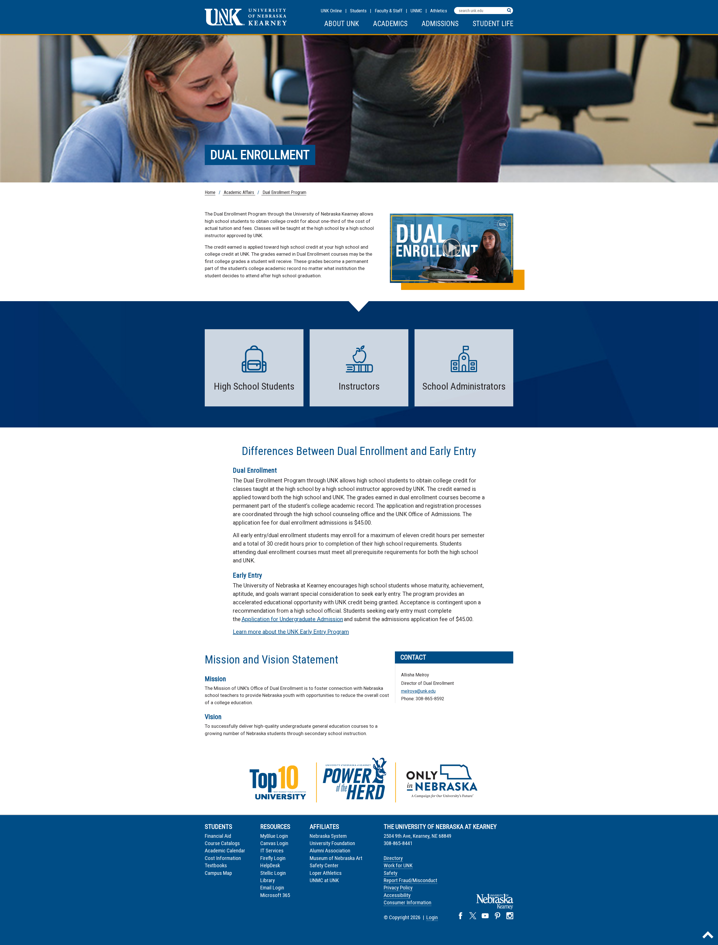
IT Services (272, 850)
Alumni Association (330, 850)
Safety (390, 873)
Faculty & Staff (388, 10)
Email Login (272, 887)
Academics (390, 24)
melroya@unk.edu (418, 691)
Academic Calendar (225, 850)
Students (358, 10)
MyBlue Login (274, 836)
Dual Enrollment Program (283, 192)
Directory (393, 858)
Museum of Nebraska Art (336, 858)
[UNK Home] (246, 24)
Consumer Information (407, 902)
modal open (451, 247)
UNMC (416, 10)
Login (432, 917)
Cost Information (223, 858)
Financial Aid (218, 836)
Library (267, 880)
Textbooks (216, 865)
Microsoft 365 (275, 895)
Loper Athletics (326, 873)
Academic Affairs (239, 192)
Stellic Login (273, 873)
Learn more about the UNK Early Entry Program (291, 631)
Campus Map (218, 873)
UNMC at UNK (324, 880)
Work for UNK (398, 865)
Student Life (493, 24)
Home (210, 192)
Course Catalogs (222, 843)
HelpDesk (270, 865)
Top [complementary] (708, 935)
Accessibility (397, 895)
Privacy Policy (398, 887)
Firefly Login (273, 858)
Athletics (438, 10)
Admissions (440, 24)
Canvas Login (274, 843)
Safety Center (324, 865)
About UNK (341, 24)
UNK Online (331, 10)
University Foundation (332, 843)
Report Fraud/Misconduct (410, 880)
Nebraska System (328, 836)
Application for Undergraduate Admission (292, 619)
